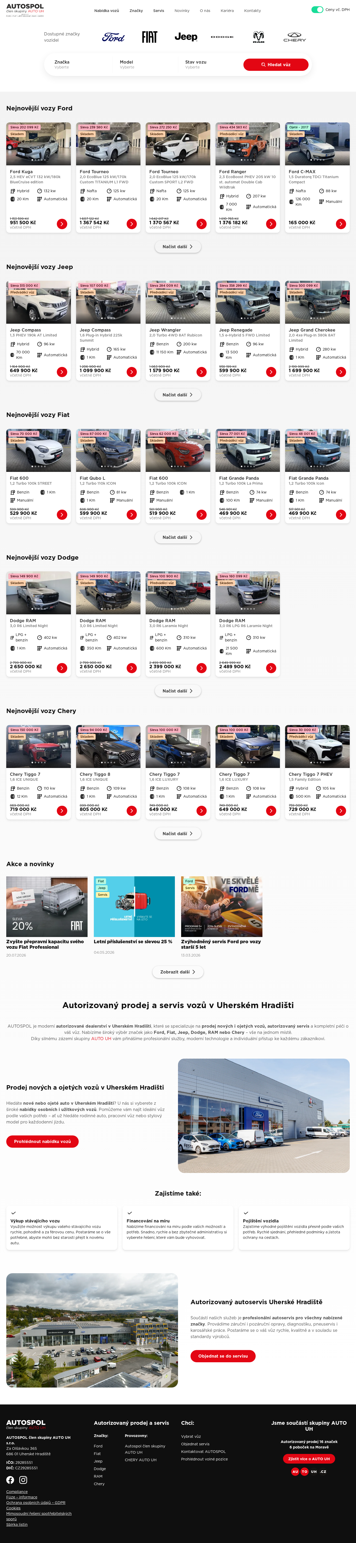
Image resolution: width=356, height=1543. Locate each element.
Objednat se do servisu (223, 1356)
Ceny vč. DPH (338, 9)
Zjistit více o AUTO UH (309, 1458)
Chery (99, 1483)
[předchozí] (10, 143)
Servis (158, 10)
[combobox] (69, 67)
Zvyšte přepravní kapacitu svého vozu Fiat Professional (45, 944)
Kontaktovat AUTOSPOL (203, 1451)
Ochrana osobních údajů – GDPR (35, 1502)
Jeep (98, 1461)
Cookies (13, 1508)
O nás (205, 10)
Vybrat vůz (191, 1436)
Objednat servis (195, 1444)
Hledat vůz (279, 64)
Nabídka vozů (106, 10)
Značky (136, 10)
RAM (98, 1476)
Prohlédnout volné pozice (204, 1459)
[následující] (67, 143)
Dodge (100, 1468)
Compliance (17, 1491)
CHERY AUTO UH (141, 1460)
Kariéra (227, 10)
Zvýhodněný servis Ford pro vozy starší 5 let (221, 944)
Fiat (97, 1453)
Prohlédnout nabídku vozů (42, 1141)
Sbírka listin (17, 1524)
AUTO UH (101, 1038)
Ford (98, 1446)
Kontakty (252, 10)
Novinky (182, 10)
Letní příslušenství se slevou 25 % (133, 942)
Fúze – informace (21, 1497)
